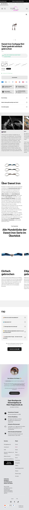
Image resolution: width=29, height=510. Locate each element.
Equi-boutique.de (4, 3)
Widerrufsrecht (7, 456)
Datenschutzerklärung (8, 458)
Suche (12, 498)
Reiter (16, 449)
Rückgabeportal (7, 444)
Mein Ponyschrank (20, 3)
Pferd (16, 452)
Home (16, 444)
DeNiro (16, 465)
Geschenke (17, 460)
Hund (16, 457)
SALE (16, 447)
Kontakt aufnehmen (14, 393)
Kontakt (17, 476)
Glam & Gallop (12, 3)
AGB (5, 449)
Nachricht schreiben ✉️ (14, 349)
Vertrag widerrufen (8, 463)
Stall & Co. (17, 454)
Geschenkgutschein (19, 468)
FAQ (17, 498)
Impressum (6, 447)
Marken (16, 470)
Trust (2, 51)
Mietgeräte (17, 462)
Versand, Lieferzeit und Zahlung (9, 453)
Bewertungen (18, 473)
